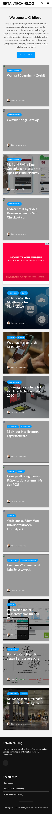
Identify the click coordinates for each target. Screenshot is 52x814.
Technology (25, 427)
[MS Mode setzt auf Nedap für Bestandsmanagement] (26, 708)
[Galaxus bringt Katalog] (26, 129)
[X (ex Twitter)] (5, 763)
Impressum (9, 783)
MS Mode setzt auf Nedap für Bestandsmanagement (25, 701)
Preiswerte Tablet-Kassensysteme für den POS (23, 614)
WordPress (44, 808)
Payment (21, 337)
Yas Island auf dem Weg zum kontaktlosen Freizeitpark (23, 525)
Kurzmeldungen (14, 70)
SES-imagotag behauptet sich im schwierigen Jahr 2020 (24, 391)
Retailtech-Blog (18, 3)
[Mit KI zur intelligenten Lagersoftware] (26, 441)
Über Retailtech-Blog (13, 794)
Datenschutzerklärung (14, 788)
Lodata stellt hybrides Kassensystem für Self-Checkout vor (23, 213)
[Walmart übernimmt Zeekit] (26, 85)
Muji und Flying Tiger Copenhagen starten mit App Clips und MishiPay (23, 169)
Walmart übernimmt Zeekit (26, 75)
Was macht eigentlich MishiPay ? (22, 345)
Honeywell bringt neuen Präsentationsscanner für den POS (24, 480)
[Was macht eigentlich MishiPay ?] (26, 352)
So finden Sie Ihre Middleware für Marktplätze (19, 302)
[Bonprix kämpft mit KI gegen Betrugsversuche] (26, 664)
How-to (24, 293)
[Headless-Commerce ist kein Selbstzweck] (26, 575)
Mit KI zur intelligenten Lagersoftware (23, 434)
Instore (11, 337)
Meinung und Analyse (28, 560)
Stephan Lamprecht (18, 100)
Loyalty (20, 471)
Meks (28, 808)
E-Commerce (12, 293)
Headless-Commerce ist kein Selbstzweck (23, 567)
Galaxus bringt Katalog (23, 120)
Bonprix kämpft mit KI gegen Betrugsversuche (23, 656)
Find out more (26, 55)
